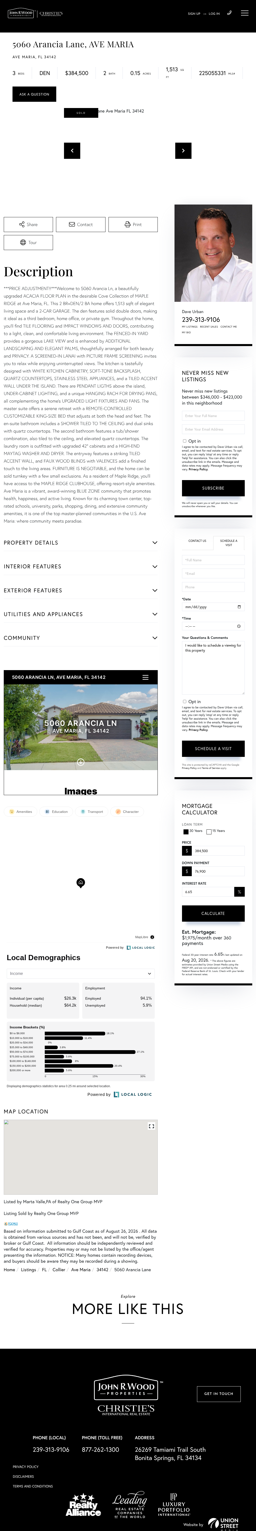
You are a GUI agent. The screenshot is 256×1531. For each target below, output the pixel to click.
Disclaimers (23, 1476)
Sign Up (194, 14)
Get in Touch (218, 1394)
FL (44, 1269)
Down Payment (195, 863)
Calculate (213, 913)
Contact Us (197, 541)
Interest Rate (194, 883)
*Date (186, 599)
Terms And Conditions (33, 1486)
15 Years (218, 830)
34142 (102, 1269)
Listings (28, 1269)
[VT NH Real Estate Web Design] (223, 1524)
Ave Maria (80, 1269)
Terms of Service (211, 768)
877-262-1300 (100, 1449)
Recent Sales (209, 326)
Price (186, 842)
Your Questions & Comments (205, 637)
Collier (59, 1269)
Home (9, 1269)
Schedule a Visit (229, 543)
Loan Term (192, 824)
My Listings (190, 326)
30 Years (196, 830)
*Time (186, 618)
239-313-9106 (229, 13)
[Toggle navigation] (244, 13)
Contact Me (228, 326)
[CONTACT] (34, 94)
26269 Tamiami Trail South (170, 1453)
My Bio (186, 332)
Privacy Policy (198, 469)
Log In (214, 14)
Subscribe (213, 488)
